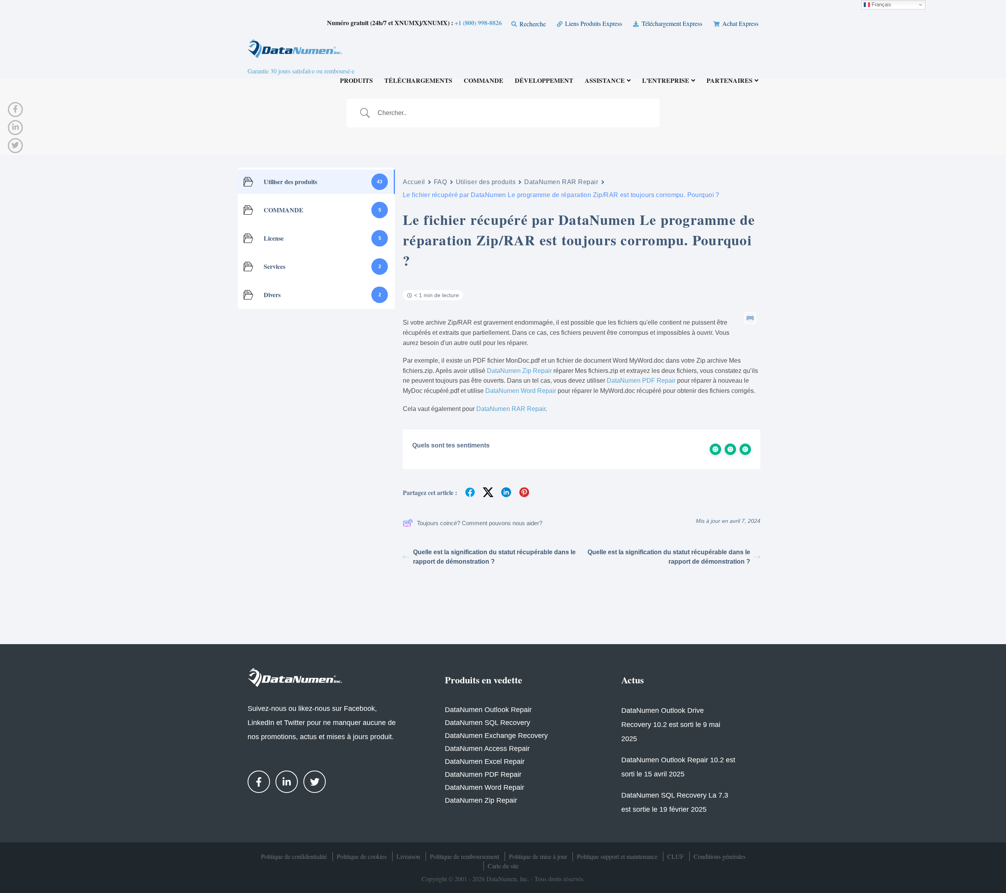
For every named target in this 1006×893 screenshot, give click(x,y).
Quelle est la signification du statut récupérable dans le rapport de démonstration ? (494, 557)
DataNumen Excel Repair (485, 761)
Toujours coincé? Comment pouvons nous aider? (479, 523)
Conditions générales (719, 856)
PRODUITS (356, 81)
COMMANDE (483, 81)
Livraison (408, 856)
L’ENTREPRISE (665, 81)
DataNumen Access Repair (487, 748)
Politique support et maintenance (617, 856)
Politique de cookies (362, 856)
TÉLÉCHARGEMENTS (418, 81)
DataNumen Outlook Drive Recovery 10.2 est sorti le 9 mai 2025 (670, 725)
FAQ (440, 182)
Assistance (605, 81)
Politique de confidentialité (294, 856)
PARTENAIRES (730, 81)
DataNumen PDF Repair (641, 380)
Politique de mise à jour (538, 856)
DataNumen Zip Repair (519, 370)
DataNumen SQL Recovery (487, 723)
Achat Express (739, 23)
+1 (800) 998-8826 (478, 22)
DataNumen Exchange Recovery (496, 736)
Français (880, 4)
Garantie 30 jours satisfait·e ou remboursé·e (301, 71)
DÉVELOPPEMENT (544, 81)
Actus (632, 680)
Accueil (414, 182)
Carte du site (503, 866)
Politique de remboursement (464, 856)
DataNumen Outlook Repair (488, 710)
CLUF (675, 856)
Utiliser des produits (486, 182)
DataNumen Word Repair (520, 390)
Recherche (532, 24)
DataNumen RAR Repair (561, 182)
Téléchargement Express (671, 23)
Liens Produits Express (593, 23)
